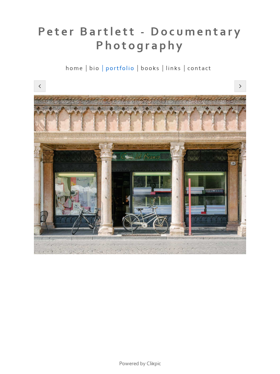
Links (173, 68)
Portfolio (120, 68)
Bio (94, 68)
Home (74, 68)
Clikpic (154, 363)
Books (150, 68)
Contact (199, 68)
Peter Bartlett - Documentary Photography (140, 39)
